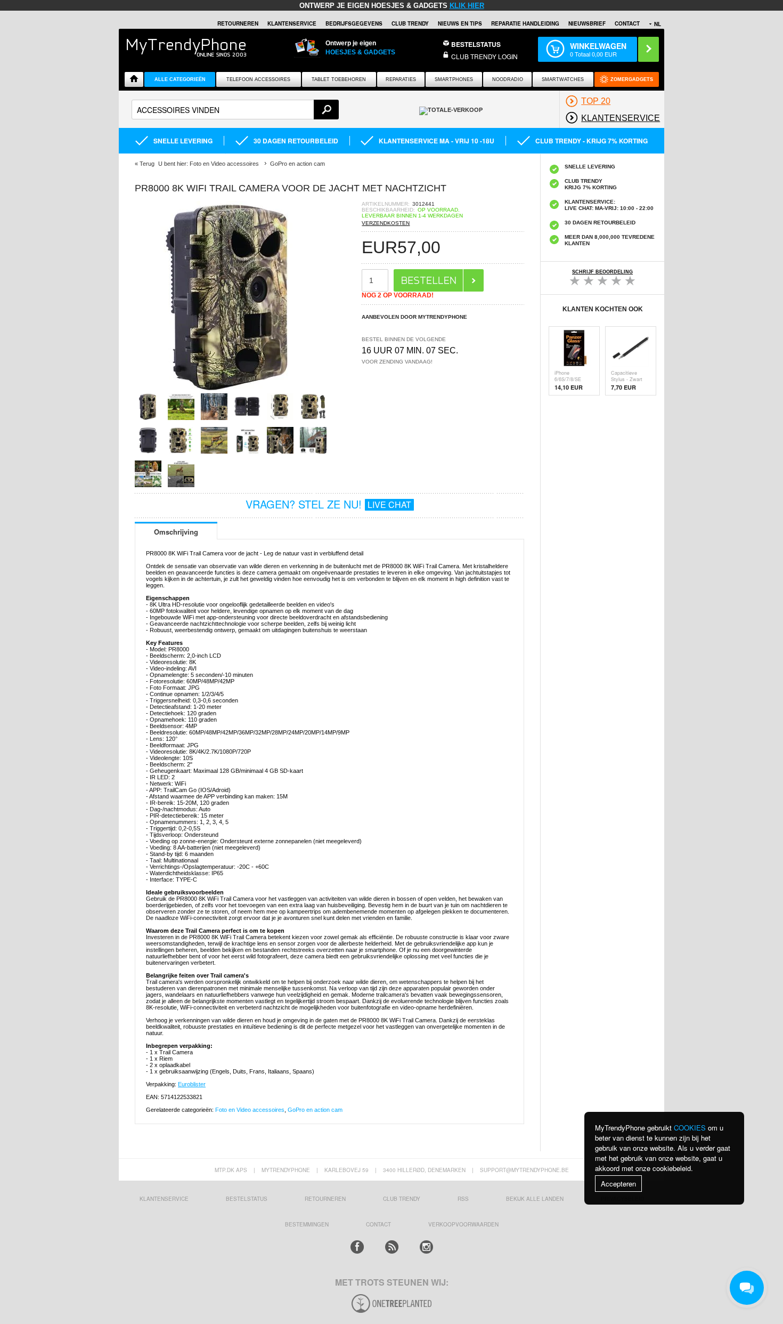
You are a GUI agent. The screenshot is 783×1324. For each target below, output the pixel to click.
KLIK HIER (467, 6)
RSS (463, 1198)
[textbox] (235, 109)
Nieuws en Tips (460, 23)
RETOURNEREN (237, 23)
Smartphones (454, 79)
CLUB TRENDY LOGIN (484, 56)
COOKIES (690, 1128)
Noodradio (507, 79)
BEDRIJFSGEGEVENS (353, 23)
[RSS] (391, 1247)
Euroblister (192, 1084)
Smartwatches (563, 79)
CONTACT (378, 1224)
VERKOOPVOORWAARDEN (463, 1224)
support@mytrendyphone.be (524, 1170)
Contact (627, 23)
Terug (147, 163)
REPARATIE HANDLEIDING (525, 23)
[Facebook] (357, 1247)
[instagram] (426, 1247)
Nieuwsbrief (587, 23)
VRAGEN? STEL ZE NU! (328, 504)
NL (657, 24)
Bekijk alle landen (535, 1198)
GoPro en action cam (315, 1110)
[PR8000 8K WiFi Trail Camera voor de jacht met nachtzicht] (231, 390)
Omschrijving (176, 532)
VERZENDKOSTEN (386, 223)
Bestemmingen (307, 1224)
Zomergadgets (631, 79)
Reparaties (401, 79)
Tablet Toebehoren (339, 79)
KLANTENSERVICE (291, 23)
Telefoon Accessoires (258, 79)
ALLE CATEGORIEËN (180, 79)
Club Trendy (410, 23)
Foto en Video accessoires (249, 1110)
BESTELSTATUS (476, 44)
